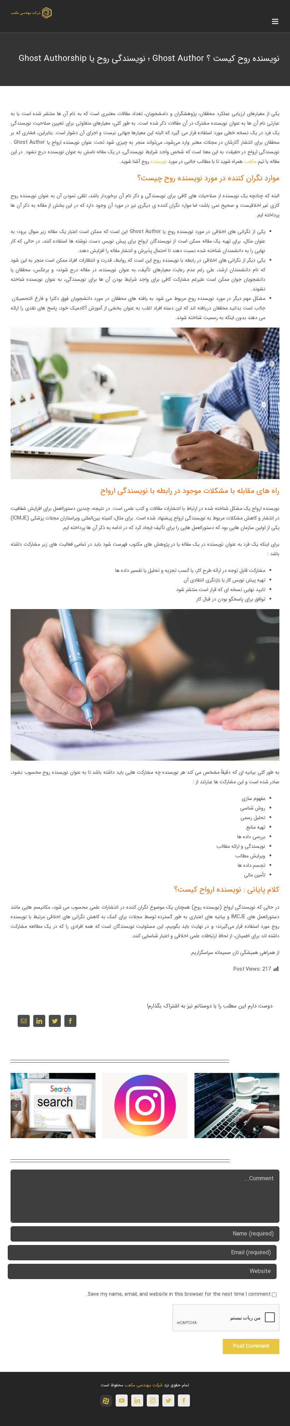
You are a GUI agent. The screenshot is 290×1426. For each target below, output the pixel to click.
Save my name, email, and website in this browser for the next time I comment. (178, 1294)
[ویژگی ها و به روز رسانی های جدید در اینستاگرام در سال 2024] (145, 1105)
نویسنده (159, 161)
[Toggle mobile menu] (275, 21)
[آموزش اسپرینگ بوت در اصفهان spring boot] (237, 1105)
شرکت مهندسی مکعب (143, 1385)
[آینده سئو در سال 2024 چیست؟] (53, 1105)
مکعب (250, 161)
